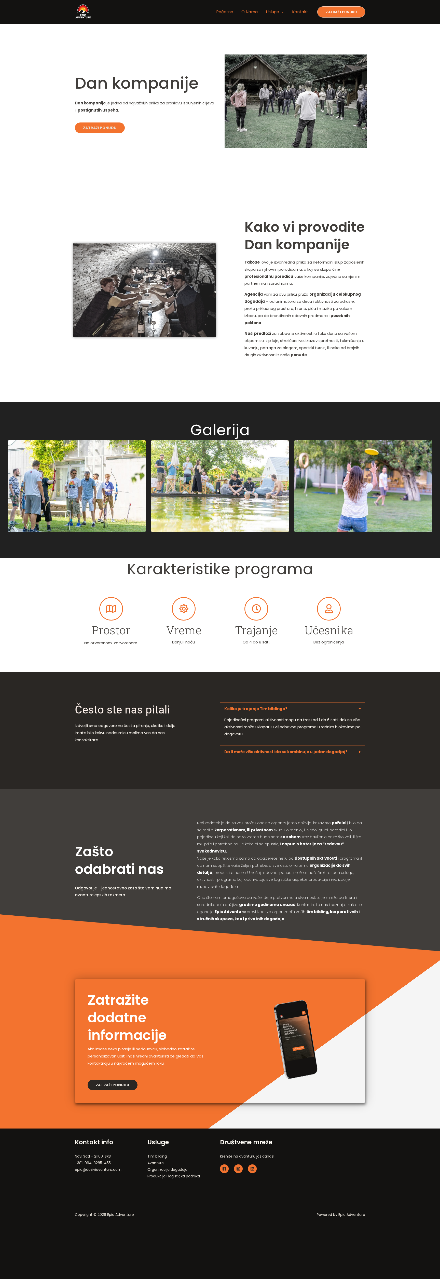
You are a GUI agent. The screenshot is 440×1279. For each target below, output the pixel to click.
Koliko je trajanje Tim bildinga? (255, 708)
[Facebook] (224, 1168)
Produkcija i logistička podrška (173, 1176)
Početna (224, 12)
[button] (4, 486)
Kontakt (300, 12)
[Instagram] (238, 1168)
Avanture (155, 1162)
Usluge (272, 12)
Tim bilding (157, 1156)
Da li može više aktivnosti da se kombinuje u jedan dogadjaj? (286, 751)
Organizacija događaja (167, 1169)
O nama (249, 12)
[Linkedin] (252, 1168)
